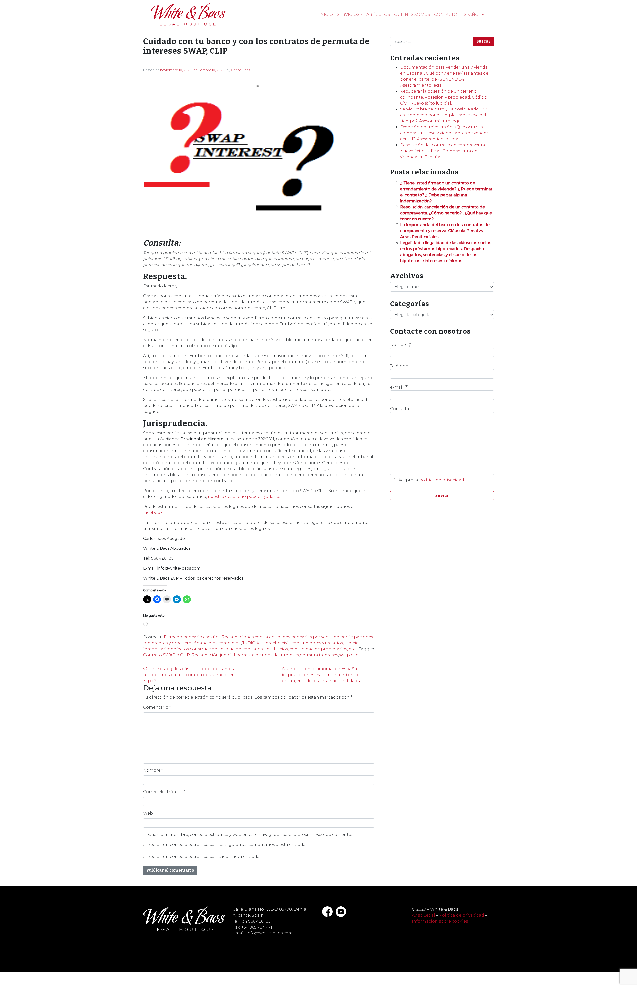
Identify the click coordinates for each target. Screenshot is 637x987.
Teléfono (399, 366)
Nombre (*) (401, 344)
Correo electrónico (164, 791)
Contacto (445, 14)
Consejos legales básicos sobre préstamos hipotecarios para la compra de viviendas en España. (189, 674)
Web (148, 813)
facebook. (153, 512)
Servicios (348, 14)
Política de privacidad (461, 915)
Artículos (378, 14)
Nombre (153, 770)
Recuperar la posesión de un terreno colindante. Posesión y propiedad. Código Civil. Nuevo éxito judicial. (443, 97)
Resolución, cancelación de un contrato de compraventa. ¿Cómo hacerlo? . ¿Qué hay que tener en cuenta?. (446, 213)
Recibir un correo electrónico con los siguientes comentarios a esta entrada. (226, 844)
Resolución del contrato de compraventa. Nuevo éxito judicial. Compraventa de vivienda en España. (443, 151)
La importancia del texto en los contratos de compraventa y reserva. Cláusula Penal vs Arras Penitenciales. (445, 230)
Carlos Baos (240, 70)
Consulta (399, 408)
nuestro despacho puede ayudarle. (244, 496)
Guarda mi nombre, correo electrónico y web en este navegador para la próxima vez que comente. (250, 834)
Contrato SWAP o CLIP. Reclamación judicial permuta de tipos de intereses (221, 655)
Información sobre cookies (440, 921)
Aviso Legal (423, 915)
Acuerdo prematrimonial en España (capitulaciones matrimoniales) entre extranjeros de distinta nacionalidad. (321, 674)
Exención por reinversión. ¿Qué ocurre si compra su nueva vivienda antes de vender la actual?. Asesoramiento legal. (446, 133)
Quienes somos (412, 14)
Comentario (157, 707)
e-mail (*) (399, 387)
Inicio (326, 14)
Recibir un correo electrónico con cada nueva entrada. (203, 856)
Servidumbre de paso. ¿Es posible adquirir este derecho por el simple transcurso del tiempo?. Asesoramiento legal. (443, 115)
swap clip (349, 655)
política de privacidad (441, 480)
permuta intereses (319, 655)
